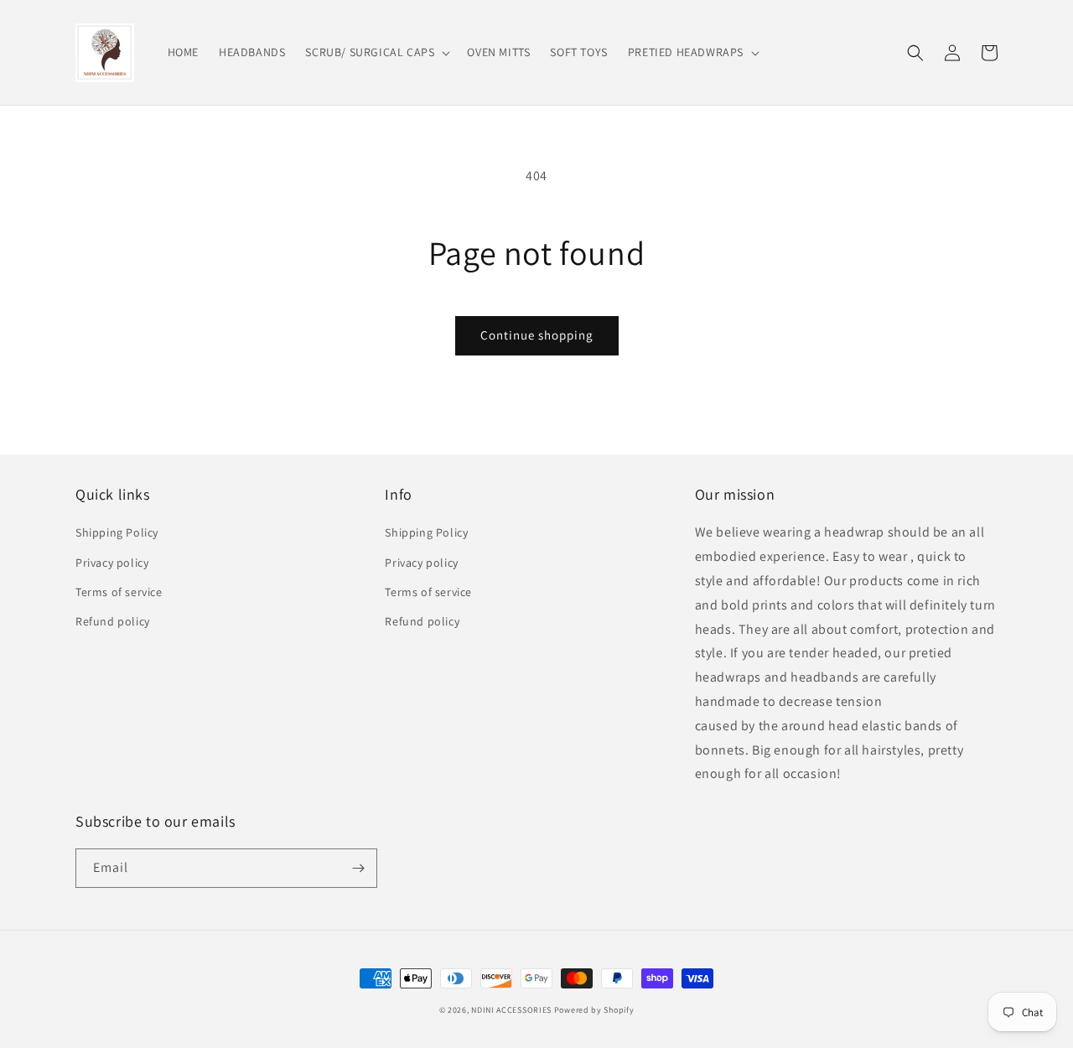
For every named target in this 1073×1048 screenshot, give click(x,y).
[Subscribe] (358, 868)
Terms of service (119, 591)
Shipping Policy (116, 532)
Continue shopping (537, 335)
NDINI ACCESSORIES (511, 1009)
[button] (376, 52)
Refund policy (112, 621)
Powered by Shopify (594, 1009)
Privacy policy (111, 562)
